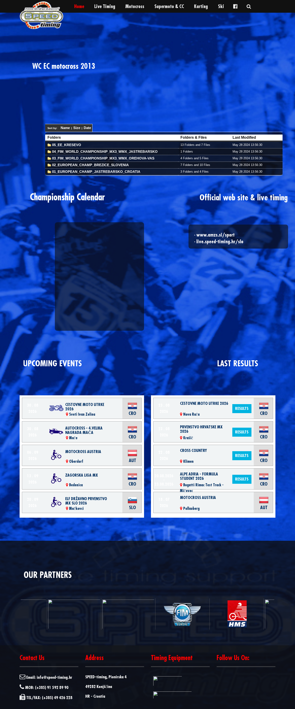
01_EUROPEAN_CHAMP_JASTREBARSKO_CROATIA (95, 172)
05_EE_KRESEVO (66, 145)
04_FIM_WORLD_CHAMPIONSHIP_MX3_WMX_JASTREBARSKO (104, 151)
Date (87, 128)
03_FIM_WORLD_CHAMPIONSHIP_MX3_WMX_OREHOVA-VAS (102, 158)
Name (65, 128)
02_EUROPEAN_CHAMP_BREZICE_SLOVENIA (90, 165)
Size (76, 128)
